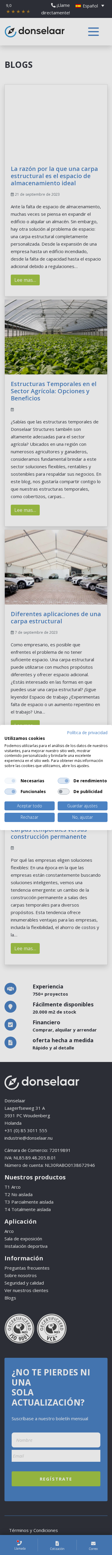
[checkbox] (10, 781)
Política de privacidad (87, 732)
